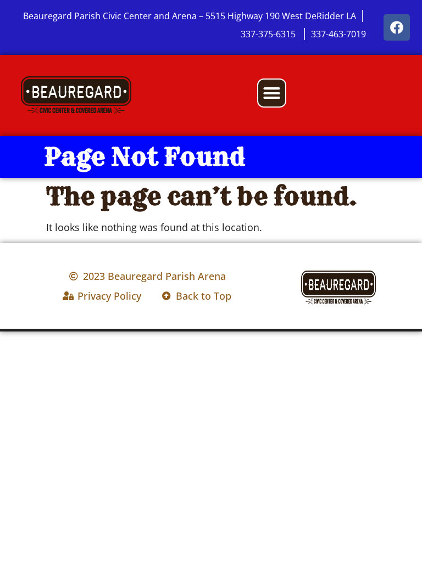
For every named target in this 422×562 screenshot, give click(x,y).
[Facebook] (397, 27)
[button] (272, 93)
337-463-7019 (338, 34)
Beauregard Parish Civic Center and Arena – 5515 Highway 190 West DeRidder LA (189, 16)
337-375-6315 (269, 34)
